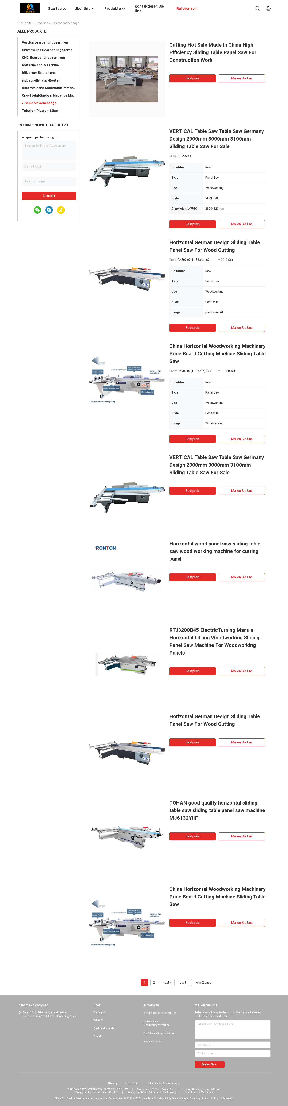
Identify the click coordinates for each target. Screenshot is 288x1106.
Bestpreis (192, 78)
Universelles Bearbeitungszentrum (49, 50)
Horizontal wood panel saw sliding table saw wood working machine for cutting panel (214, 551)
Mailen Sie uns (242, 78)
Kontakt (49, 196)
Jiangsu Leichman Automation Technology (151, 1092)
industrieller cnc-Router (41, 80)
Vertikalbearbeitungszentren (45, 42)
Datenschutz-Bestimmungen (163, 1083)
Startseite (24, 23)
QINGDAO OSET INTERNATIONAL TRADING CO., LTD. (98, 1089)
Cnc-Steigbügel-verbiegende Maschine (49, 96)
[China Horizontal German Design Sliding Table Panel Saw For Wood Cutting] (127, 276)
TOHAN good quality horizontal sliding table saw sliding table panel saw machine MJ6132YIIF (217, 810)
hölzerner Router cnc (39, 73)
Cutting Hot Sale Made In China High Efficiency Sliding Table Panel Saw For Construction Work (212, 52)
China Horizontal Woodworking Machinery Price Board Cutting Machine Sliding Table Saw (217, 353)
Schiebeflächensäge (40, 103)
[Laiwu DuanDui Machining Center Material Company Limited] (30, 8)
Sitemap (112, 1083)
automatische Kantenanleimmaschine (49, 88)
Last (183, 982)
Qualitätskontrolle (103, 1028)
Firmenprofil (100, 1012)
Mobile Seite (132, 1083)
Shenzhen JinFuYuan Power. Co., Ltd (157, 1089)
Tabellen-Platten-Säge (40, 111)
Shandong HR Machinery (198, 1092)
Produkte (42, 23)
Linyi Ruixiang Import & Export (203, 1089)
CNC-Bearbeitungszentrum (43, 58)
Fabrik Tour (99, 1020)
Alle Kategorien (152, 1041)
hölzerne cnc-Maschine (40, 65)
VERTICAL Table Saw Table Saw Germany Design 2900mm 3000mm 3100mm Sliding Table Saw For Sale (216, 138)
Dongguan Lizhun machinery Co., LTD (97, 1092)
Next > (167, 982)
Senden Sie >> (210, 1064)
